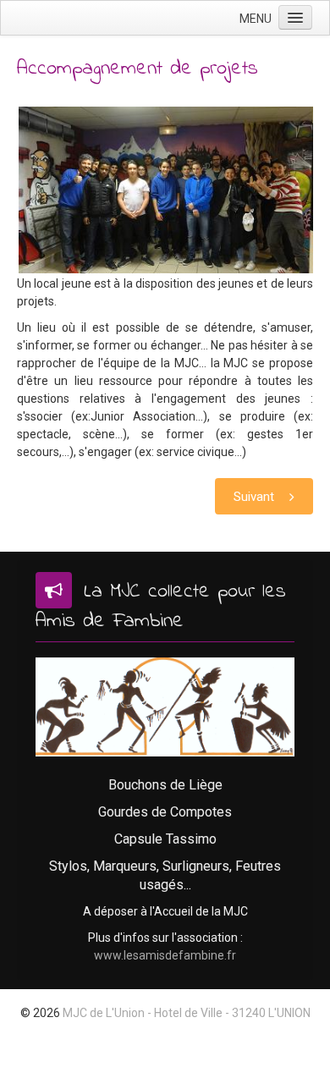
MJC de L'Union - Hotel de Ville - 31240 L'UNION (187, 1013)
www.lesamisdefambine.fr (165, 955)
